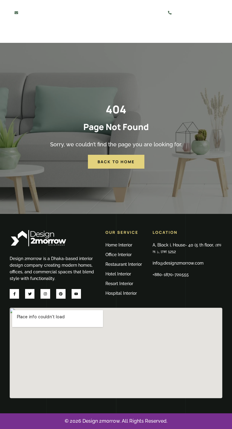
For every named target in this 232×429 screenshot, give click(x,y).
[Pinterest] (61, 293)
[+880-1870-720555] (169, 12)
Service (55, 34)
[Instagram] (45, 293)
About (118, 34)
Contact (196, 34)
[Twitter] (29, 293)
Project (92, 34)
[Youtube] (76, 293)
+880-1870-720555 (197, 12)
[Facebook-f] (14, 293)
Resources (156, 34)
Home (31, 34)
